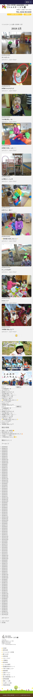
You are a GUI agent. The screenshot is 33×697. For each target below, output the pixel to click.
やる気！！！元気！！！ (8, 435)
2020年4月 (5, 568)
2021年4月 (5, 549)
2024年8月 (5, 485)
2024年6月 (5, 488)
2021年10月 (5, 539)
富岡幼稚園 (6, 679)
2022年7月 (5, 525)
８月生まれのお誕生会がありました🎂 (12, 433)
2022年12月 (5, 517)
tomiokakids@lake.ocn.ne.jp (10, 644)
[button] (28, 2)
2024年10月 (5, 482)
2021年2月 (5, 552)
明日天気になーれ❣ (7, 432)
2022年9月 (5, 522)
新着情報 (5, 670)
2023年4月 (5, 510)
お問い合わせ (14, 14)
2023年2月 (5, 514)
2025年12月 (5, 459)
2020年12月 (5, 555)
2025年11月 (5, 461)
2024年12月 (5, 478)
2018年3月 (5, 608)
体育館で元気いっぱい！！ (9, 395)
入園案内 (27, 14)
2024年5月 (5, 490)
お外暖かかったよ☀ (7, 396)
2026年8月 (5, 447)
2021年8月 (5, 542)
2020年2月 (5, 571)
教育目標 (5, 650)
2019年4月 (5, 587)
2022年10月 (5, 520)
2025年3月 (5, 474)
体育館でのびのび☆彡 (8, 392)
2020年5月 (5, 566)
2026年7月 (5, 448)
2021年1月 (5, 554)
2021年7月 (5, 544)
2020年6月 (5, 565)
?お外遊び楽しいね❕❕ (8, 393)
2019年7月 (5, 582)
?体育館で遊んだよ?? (8, 404)
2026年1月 (5, 458)
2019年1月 (5, 592)
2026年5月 (5, 451)
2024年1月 (5, 496)
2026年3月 (5, 454)
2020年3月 (5, 570)
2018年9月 (5, 598)
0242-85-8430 (8, 642)
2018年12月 (5, 593)
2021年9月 (5, 541)
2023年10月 (5, 501)
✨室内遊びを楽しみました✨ (10, 400)
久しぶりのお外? (6, 401)
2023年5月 (5, 509)
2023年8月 (5, 504)
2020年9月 (5, 560)
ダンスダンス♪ (6, 390)
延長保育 (5, 662)
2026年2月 (5, 456)
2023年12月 (5, 498)
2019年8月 (5, 581)
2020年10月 (5, 558)
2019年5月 (5, 585)
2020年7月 (5, 563)
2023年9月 (5, 502)
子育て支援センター (8, 668)
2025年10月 (5, 462)
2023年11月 (5, 499)
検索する (19, 387)
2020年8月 (5, 562)
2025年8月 (5, 466)
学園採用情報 (6, 685)
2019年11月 (5, 576)
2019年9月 (5, 579)
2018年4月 (5, 606)
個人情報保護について (9, 676)
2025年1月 (5, 477)
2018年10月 (5, 597)
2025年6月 (5, 469)
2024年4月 (5, 491)
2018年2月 (5, 609)
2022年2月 (5, 533)
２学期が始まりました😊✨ (9, 437)
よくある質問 (6, 664)
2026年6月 (5, 450)
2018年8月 (5, 600)
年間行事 (5, 656)
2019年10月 (5, 577)
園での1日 (5, 654)
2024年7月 (5, 486)
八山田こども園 (7, 683)
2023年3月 (5, 512)
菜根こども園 (6, 681)
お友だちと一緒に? (7, 398)
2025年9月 (5, 464)
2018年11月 (5, 595)
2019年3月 (5, 589)
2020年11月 (5, 557)
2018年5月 (5, 605)
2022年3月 (5, 531)
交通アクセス (6, 672)
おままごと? (5, 403)
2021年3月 (5, 550)
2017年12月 (5, 613)
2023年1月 (5, 515)
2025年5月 (5, 470)
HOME (5, 648)
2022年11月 (5, 518)
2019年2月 (5, 590)
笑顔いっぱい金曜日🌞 (8, 430)
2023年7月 (5, 506)
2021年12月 (5, 536)
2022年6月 (5, 526)
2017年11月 (5, 614)
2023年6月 (5, 507)
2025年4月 (5, 472)
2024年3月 (5, 493)
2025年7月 (5, 467)
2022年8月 (5, 523)
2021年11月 (5, 538)
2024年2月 (5, 494)
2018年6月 (5, 603)
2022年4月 (5, 530)
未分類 (3, 622)
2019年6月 (5, 584)
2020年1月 (5, 573)
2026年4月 (5, 453)
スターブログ (12, 59)
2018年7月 (5, 601)
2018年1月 (5, 611)
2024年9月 (5, 483)
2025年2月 (5, 475)
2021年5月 (5, 547)
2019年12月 (5, 574)
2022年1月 (5, 534)
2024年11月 (5, 480)
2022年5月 (5, 528)
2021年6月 (5, 546)
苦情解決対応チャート (9, 666)
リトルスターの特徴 (8, 652)
